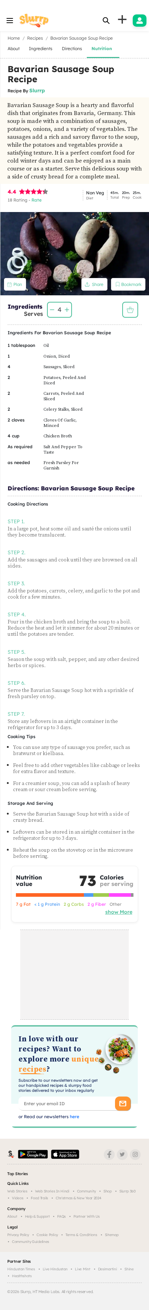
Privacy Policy (18, 1234)
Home (14, 38)
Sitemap (112, 1234)
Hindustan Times (21, 1269)
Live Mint (82, 1269)
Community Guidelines (30, 1241)
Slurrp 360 (127, 1191)
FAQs (61, 1216)
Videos (17, 1198)
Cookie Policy (47, 1234)
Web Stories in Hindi (52, 1191)
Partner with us (86, 1216)
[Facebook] (109, 1154)
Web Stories (17, 1191)
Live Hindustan (55, 1269)
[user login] (139, 20)
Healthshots (22, 1276)
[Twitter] (122, 1154)
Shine (129, 1269)
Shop (107, 1191)
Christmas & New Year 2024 (78, 1198)
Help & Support (37, 1216)
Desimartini (107, 1269)
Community (86, 1191)
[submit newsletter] (123, 1104)
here (74, 1116)
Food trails (39, 1198)
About (12, 1216)
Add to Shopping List (130, 310)
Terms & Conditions (81, 1234)
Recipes (35, 38)
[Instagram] (135, 1154)
